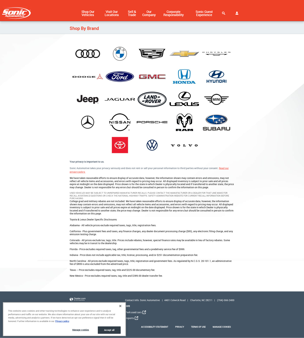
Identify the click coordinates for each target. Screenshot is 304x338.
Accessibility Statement (154, 326)
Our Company (149, 13)
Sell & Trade (132, 13)
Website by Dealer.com (78, 299)
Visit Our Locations (112, 13)
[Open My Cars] (236, 13)
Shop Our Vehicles (87, 13)
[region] (64, 319)
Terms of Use (198, 326)
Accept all (109, 329)
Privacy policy (62, 321)
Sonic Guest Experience (204, 13)
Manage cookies (80, 329)
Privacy (179, 326)
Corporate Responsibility (173, 13)
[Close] (120, 306)
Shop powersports (124, 318)
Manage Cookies (222, 326)
